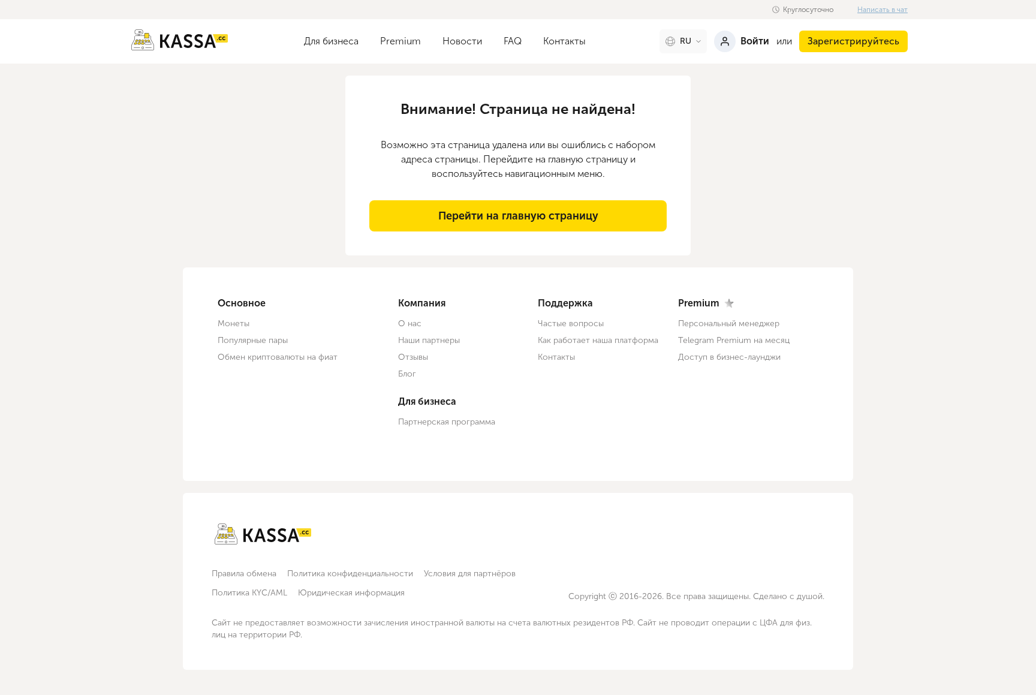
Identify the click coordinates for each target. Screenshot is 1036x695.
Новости (462, 41)
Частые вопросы (571, 323)
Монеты (233, 323)
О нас (409, 323)
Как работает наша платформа (598, 340)
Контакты (564, 41)
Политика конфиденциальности (350, 573)
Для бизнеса (331, 41)
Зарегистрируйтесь (853, 41)
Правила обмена (244, 573)
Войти (754, 41)
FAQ (513, 41)
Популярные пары (253, 340)
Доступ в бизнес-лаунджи (729, 357)
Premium (400, 41)
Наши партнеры (429, 340)
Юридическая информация (351, 593)
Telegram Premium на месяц (734, 340)
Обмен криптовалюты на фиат (278, 357)
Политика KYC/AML (249, 593)
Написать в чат (882, 9)
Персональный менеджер (728, 323)
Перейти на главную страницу (518, 215)
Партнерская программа (446, 422)
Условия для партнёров (470, 573)
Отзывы (413, 357)
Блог (407, 374)
